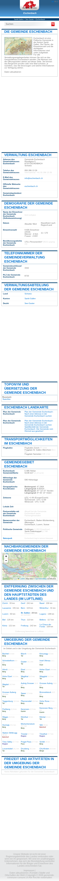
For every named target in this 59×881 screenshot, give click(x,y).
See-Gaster (29, 19)
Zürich (5, 603)
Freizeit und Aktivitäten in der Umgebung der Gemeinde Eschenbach (29, 763)
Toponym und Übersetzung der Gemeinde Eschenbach (25, 388)
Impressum (29, 870)
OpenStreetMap (41, 578)
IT (57, 2)
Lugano (43, 614)
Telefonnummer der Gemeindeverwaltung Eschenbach (24, 257)
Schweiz (28, 294)
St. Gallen (25, 613)
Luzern (5, 614)
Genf (23, 603)
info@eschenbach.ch (34, 178)
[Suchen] (53, 24)
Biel (3, 620)
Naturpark (7, 538)
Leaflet (22, 578)
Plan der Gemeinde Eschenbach (39, 412)
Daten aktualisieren (12, 72)
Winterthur (44, 608)
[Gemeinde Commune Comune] (29, 5)
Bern (23, 608)
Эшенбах (6, 399)
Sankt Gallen (19, 19)
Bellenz (43, 620)
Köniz (4, 626)
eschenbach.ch (31, 186)
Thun (23, 620)
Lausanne (6, 608)
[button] (6, 556)
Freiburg (24, 626)
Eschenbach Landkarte (26, 407)
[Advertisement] (29, 114)
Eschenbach (29, 13)
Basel (42, 603)
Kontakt (33, 873)
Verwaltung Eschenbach (27, 155)
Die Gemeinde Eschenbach (28, 31)
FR (55, 2)
